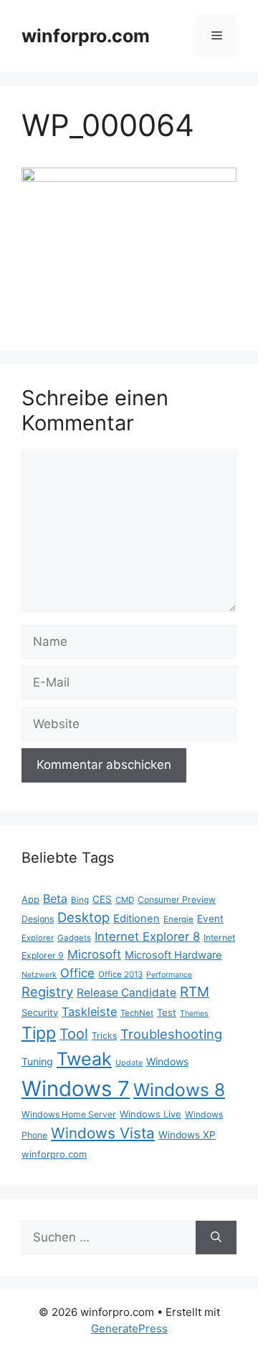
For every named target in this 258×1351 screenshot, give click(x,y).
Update (129, 1062)
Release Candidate (126, 992)
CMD (124, 900)
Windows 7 (76, 1088)
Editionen (136, 918)
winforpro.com (86, 36)
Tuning (37, 1061)
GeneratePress (129, 1328)
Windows (167, 1061)
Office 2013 (120, 974)
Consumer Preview (177, 899)
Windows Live (150, 1114)
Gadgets (74, 938)
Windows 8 (179, 1089)
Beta (55, 898)
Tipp (39, 1033)
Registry (47, 991)
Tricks (104, 1035)
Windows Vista (103, 1133)
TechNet (136, 1013)
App (30, 899)
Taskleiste (89, 1011)
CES (102, 899)
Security (40, 1012)
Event (210, 918)
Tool (73, 1033)
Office (77, 973)
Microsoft (94, 954)
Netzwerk (39, 974)
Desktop (83, 917)
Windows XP (187, 1135)
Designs (38, 919)
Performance (169, 974)
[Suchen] (216, 1238)
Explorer (38, 938)
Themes (194, 1013)
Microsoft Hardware (173, 955)
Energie (178, 919)
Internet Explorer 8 (147, 936)
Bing (80, 900)
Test (166, 1012)
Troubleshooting (171, 1034)
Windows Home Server (69, 1114)
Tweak (84, 1059)
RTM (194, 992)
